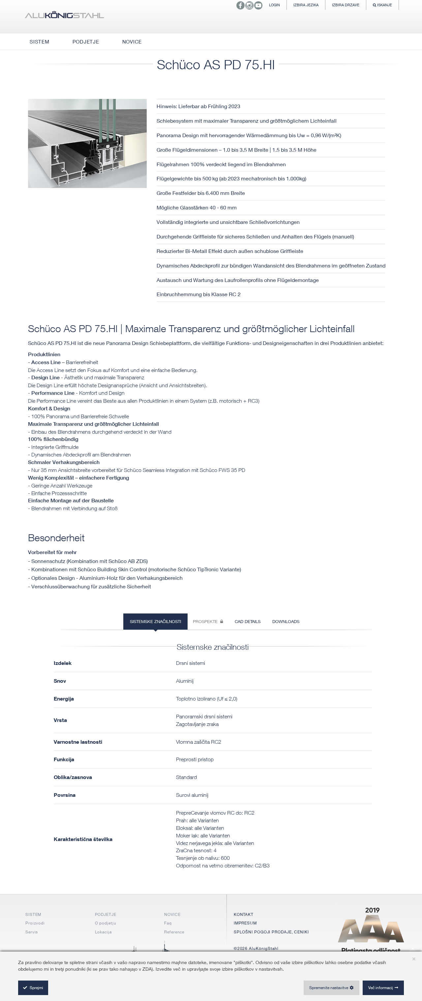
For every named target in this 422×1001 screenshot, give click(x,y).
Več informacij (380, 987)
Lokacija (103, 931)
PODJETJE (105, 914)
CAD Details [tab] (247, 621)
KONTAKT (244, 914)
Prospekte (206, 621)
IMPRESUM (245, 923)
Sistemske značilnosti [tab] (155, 621)
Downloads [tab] (285, 621)
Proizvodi (35, 923)
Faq (168, 923)
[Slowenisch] (64, 16)
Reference (174, 931)
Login (274, 5)
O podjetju (105, 923)
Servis (31, 931)
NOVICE (172, 914)
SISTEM (33, 914)
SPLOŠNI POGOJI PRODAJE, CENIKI (271, 931)
